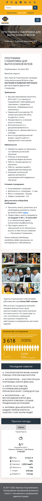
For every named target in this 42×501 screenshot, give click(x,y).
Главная (8, 41)
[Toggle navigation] (38, 20)
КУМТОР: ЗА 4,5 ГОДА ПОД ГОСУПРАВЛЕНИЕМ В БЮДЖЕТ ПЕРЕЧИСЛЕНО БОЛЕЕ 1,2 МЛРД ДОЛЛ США (20, 388)
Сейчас (21, 427)
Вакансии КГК (30, 41)
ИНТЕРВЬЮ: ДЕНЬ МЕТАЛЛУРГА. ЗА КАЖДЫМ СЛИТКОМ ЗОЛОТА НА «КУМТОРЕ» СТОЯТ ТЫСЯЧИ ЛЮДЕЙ (18, 410)
